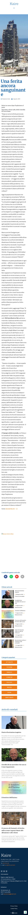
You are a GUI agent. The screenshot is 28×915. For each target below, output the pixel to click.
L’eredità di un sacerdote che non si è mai (20, 602)
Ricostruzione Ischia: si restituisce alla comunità (20, 641)
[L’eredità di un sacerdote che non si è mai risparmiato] (8, 600)
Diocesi (9, 687)
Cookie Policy (14, 908)
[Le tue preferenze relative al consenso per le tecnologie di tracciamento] (25, 912)
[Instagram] (4, 871)
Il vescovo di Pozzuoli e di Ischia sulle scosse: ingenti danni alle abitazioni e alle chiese (13, 830)
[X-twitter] (6, 871)
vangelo (9, 672)
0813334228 (6, 863)
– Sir (12, 509)
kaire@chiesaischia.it (10, 865)
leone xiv (9, 677)
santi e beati (9, 697)
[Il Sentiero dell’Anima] (8, 611)
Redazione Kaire (18, 607)
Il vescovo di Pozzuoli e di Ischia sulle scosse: (20, 621)
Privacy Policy (14, 906)
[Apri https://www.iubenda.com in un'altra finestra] (15, 913)
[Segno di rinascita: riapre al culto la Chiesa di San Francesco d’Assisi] (8, 630)
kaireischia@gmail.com (10, 894)
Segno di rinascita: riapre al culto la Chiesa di (19, 631)
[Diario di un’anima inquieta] (8, 591)
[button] (5, 576)
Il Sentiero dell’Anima (20, 610)
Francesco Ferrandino (19, 596)
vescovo (9, 682)
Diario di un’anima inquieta (11, 732)
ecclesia (9, 667)
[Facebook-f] (1, 871)
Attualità (9, 662)
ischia (9, 692)
